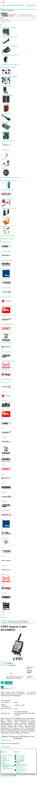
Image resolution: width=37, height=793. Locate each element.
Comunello (4, 437)
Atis (3, 409)
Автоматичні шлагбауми (8, 189)
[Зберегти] (2, 694)
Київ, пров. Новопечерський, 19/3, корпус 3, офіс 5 (21, 782)
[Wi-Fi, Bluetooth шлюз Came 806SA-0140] (4, 690)
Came (3, 428)
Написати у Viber (31, 5)
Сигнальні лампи (6, 113)
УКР (3, 2)
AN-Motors (4, 400)
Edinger (3, 455)
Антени (3, 159)
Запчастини (6, 242)
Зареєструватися (8, 780)
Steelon (3, 611)
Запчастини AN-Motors (7, 306)
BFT (3, 419)
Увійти (5, 779)
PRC (3, 547)
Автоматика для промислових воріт (11, 64)
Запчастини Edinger (7, 342)
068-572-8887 (13, 5)
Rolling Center (5, 574)
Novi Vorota (4, 538)
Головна (3, 626)
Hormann (4, 492)
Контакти (4, 623)
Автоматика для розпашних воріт (10, 46)
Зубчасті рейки (5, 149)
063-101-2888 (20, 5)
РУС (3, 1)
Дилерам (4, 770)
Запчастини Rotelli (6, 370)
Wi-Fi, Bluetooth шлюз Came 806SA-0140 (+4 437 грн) (14, 689)
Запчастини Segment (7, 379)
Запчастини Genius (6, 351)
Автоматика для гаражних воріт (10, 55)
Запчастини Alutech (7, 296)
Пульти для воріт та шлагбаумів (10, 76)
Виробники (5, 775)
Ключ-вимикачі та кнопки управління (11, 177)
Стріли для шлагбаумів (7, 198)
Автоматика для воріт (9, 27)
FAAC (3, 464)
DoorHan (4, 446)
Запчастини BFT (6, 315)
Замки (3, 168)
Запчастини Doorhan (7, 260)
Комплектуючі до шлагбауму (9, 208)
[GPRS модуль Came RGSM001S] (18, 661)
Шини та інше (5, 122)
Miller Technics (5, 510)
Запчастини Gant (6, 333)
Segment (4, 592)
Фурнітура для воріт (8, 238)
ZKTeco (3, 620)
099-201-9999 (5, 5)
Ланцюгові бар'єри (6, 217)
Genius (3, 483)
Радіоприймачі (5, 131)
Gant (3, 474)
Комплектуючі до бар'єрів (8, 235)
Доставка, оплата (7, 767)
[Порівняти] (2, 699)
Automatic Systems (6, 787)
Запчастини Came (6, 251)
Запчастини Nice (6, 278)
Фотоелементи (5, 104)
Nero (3, 519)
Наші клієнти (6, 772)
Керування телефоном (7, 95)
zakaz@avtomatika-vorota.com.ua (22, 776)
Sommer (4, 602)
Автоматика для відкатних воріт (10, 36)
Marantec (4, 501)
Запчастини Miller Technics (8, 360)
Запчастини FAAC (6, 269)
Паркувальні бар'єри (7, 226)
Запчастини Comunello (7, 324)
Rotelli (3, 583)
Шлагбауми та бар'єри (9, 180)
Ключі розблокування (7, 85)
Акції (3, 773)
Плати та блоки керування (8, 140)
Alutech (3, 391)
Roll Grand (4, 565)
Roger (3, 556)
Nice (3, 528)
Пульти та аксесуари (9, 67)
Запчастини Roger (6, 287)
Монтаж (4, 769)
